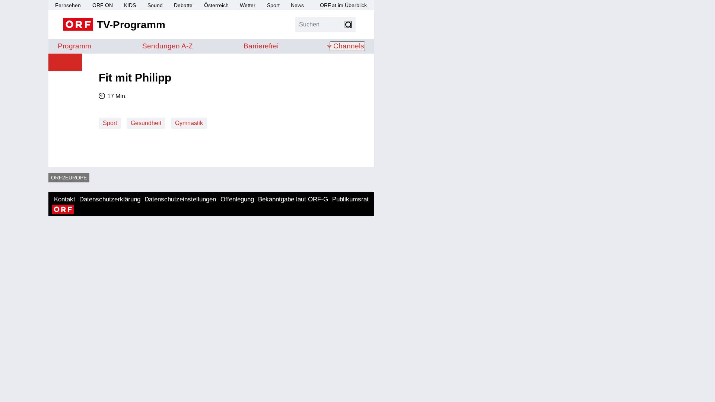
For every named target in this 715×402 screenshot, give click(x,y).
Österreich (216, 5)
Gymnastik (189, 123)
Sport (273, 5)
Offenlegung (237, 199)
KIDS (130, 5)
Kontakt (64, 199)
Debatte (183, 5)
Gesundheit (146, 123)
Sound (155, 5)
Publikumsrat (350, 199)
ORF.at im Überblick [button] (343, 5)
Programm (74, 46)
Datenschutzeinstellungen (180, 199)
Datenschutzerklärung (109, 199)
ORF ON (102, 5)
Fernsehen (68, 5)
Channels (348, 46)
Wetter (247, 5)
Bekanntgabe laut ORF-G (293, 199)
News (297, 5)
